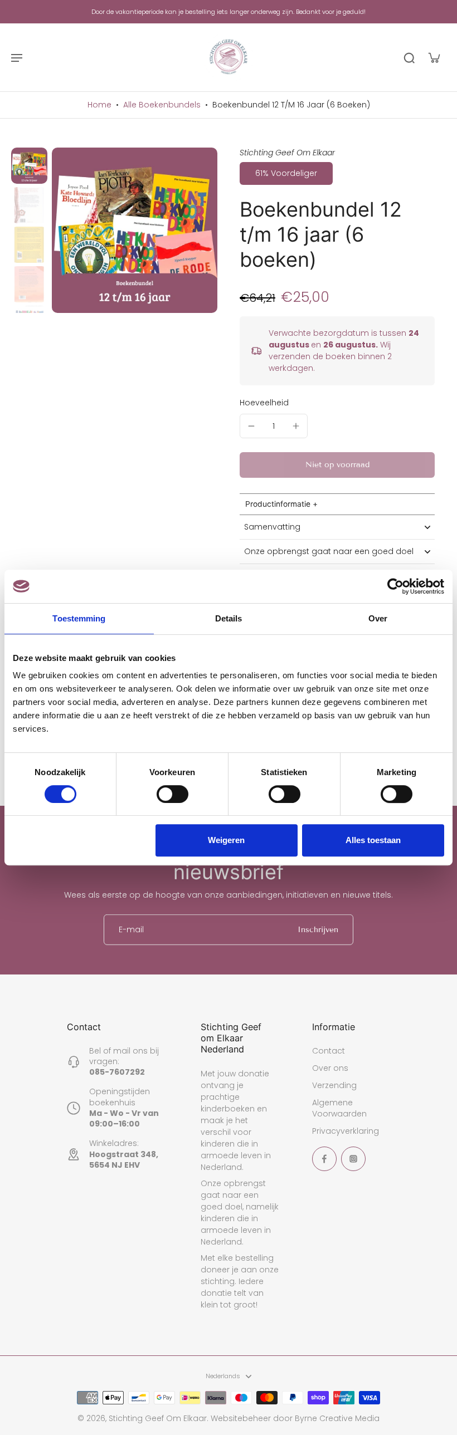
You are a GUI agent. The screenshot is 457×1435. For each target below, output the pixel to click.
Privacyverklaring (345, 1131)
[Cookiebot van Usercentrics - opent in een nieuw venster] (395, 586)
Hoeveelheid (264, 402)
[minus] (251, 426)
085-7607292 (117, 1072)
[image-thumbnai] (29, 166)
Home (99, 104)
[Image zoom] (134, 230)
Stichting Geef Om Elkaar (158, 1418)
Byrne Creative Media (337, 1418)
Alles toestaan (373, 840)
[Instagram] (353, 1159)
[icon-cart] (433, 57)
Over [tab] (377, 618)
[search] (409, 57)
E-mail (131, 929)
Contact (328, 1051)
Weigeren (226, 840)
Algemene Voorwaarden (339, 1108)
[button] (337, 465)
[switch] (172, 794)
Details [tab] (228, 618)
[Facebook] (324, 1159)
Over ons (330, 1068)
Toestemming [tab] (78, 618)
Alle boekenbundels (162, 104)
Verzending (334, 1085)
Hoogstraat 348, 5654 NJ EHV (123, 1159)
